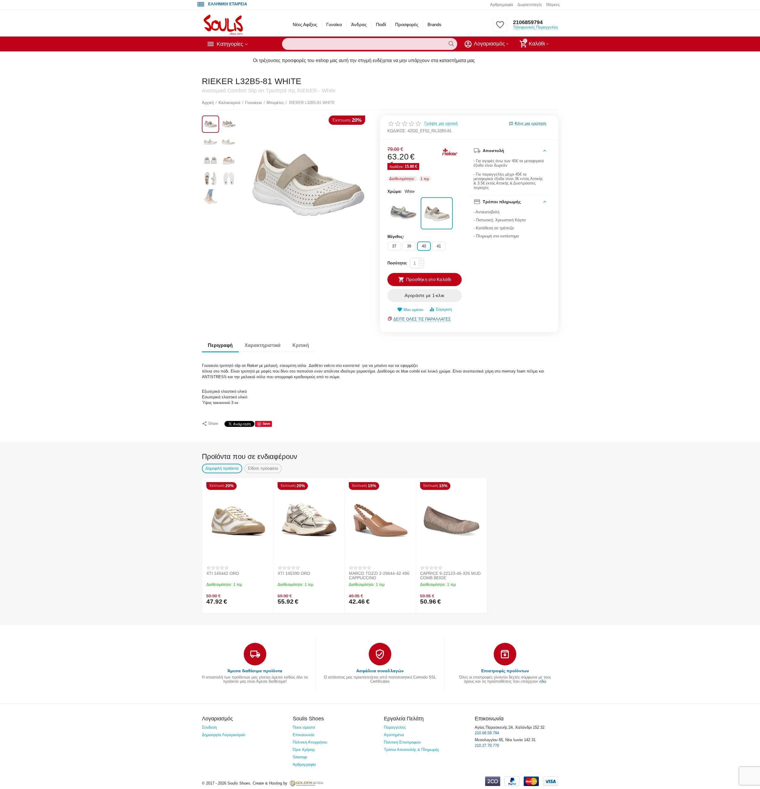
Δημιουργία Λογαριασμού (223, 735)
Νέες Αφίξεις (305, 24)
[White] (437, 213)
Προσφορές (406, 24)
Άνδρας (358, 24)
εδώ (542, 681)
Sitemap (300, 757)
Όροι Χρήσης (304, 749)
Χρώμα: (394, 191)
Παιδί (381, 24)
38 (409, 246)
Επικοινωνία (303, 735)
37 (394, 246)
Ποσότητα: (397, 263)
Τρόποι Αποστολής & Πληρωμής (411, 749)
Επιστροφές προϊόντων (505, 670)
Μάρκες (553, 4)
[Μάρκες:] (450, 152)
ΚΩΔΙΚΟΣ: (396, 131)
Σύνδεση (209, 727)
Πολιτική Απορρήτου (310, 742)
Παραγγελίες (395, 727)
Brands (434, 24)
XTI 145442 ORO (222, 573)
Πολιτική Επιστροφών (402, 742)
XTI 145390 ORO (294, 573)
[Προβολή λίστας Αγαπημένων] (500, 28)
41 (439, 246)
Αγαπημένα (394, 735)
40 (424, 246)
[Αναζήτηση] (451, 44)
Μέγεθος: (395, 236)
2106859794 (528, 22)
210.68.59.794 (487, 733)
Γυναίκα (334, 24)
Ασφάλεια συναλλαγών (379, 670)
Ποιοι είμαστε (304, 727)
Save (266, 423)
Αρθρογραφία (501, 4)
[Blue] (403, 213)
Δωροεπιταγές (529, 4)
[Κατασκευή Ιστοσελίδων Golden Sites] (306, 783)
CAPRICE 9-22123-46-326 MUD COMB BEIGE (450, 575)
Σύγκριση (444, 309)
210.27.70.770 (487, 745)
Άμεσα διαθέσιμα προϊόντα (254, 670)
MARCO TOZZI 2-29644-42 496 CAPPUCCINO (379, 575)
